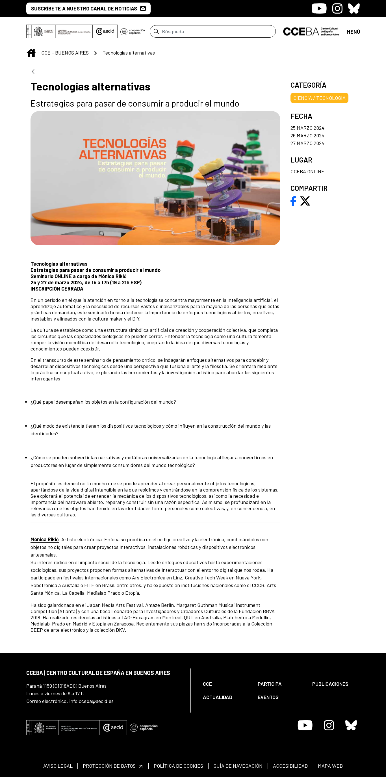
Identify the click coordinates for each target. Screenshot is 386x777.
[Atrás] (33, 72)
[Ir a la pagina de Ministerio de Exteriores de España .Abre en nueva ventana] (59, 31)
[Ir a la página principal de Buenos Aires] (311, 31)
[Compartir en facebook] (293, 200)
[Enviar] (156, 31)
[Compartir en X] (305, 200)
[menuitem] (225, 684)
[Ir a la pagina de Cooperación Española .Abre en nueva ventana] (132, 31)
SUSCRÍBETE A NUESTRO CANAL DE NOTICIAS (84, 8)
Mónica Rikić (45, 539)
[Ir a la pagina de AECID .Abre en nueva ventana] (105, 31)
